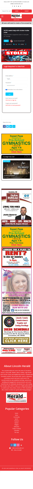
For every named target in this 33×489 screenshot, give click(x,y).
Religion (16, 424)
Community (17, 417)
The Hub (16, 432)
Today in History (16, 428)
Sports (16, 419)
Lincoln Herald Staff (19, 41)
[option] (16, 166)
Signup (27, 11)
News (6, 41)
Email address (10, 76)
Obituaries (16, 426)
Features (16, 421)
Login (16, 11)
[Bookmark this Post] (26, 44)
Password (8, 82)
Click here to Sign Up (11, 100)
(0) (16, 44)
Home (16, 413)
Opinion (16, 423)
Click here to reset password (13, 105)
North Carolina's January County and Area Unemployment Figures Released (16, 168)
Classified (16, 430)
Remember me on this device (14, 89)
